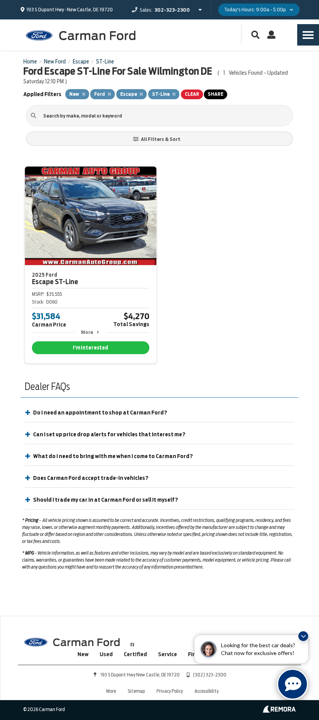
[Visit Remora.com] (279, 711)
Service (167, 654)
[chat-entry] (292, 684)
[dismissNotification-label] (303, 636)
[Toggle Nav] (308, 35)
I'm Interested (90, 348)
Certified (135, 654)
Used (106, 654)
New (83, 654)
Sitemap (136, 691)
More (87, 332)
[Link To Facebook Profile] (132, 641)
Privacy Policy (169, 691)
